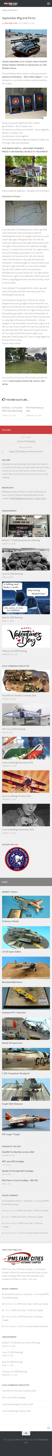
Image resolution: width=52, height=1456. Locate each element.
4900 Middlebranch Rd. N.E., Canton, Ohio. (28, 498)
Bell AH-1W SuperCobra (12, 1043)
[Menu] (48, 3)
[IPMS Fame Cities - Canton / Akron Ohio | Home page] (12, 3)
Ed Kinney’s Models (10, 921)
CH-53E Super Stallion (11, 951)
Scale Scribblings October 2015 (16, 796)
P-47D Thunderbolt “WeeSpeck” (16, 1073)
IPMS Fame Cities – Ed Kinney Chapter (33, 1210)
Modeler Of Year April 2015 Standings (17, 1171)
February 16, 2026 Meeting (14, 650)
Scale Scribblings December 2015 (17, 762)
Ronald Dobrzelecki (13, 1201)
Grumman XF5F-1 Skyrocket (14, 1012)
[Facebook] (48, 429)
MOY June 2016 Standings (14, 728)
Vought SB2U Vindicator (12, 1104)
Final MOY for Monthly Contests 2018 (19, 695)
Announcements (10, 10)
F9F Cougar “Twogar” (11, 1134)
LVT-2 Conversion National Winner (33, 1233)
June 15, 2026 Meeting (12, 573)
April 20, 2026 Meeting (12, 617)
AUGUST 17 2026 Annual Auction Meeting (21, 540)
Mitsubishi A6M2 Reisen (12, 982)
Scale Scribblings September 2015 (18, 829)
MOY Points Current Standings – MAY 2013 (20, 1180)
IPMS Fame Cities (11, 23)
